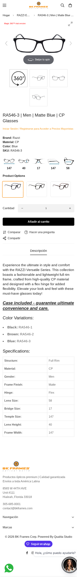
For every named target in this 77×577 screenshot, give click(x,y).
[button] (70, 5)
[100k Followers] (32, 552)
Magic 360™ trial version (15, 23)
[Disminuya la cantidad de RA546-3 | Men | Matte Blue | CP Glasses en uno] (22, 208)
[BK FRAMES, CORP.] (38, 5)
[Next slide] (70, 43)
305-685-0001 (12, 504)
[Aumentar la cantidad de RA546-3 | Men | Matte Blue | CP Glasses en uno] (70, 208)
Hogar (6, 15)
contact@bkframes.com (17, 508)
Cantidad (8, 208)
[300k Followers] (27, 552)
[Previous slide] (6, 43)
